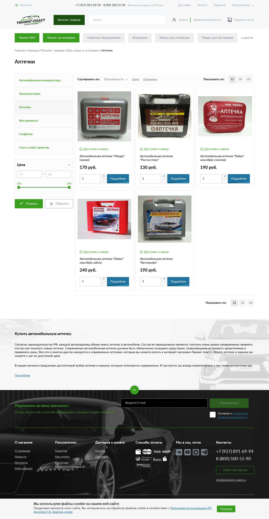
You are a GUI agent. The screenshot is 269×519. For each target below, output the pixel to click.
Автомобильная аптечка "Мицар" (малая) (102, 158)
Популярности (114, 79)
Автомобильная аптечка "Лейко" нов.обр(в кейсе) (102, 261)
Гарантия (220, 5)
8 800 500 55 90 (114, 5)
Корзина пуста (244, 19)
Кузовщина (139, 37)
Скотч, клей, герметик (34, 147)
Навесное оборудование (103, 37)
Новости (20, 456)
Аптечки (25, 107)
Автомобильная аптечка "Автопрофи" (156, 261)
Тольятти (26, 5)
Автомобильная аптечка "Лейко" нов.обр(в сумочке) (222, 158)
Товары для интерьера (174, 37)
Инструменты (28, 120)
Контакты (21, 462)
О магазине (22, 450)
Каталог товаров (69, 19)
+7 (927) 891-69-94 (88, 5)
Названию (150, 79)
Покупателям (241, 5)
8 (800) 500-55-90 (233, 459)
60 (248, 79)
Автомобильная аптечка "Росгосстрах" (156, 158)
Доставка (184, 5)
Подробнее (22, 375)
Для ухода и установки (83, 50)
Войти (183, 19)
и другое (247, 37)
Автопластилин (29, 93)
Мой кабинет (24, 468)
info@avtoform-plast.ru (231, 480)
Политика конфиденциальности (70, 464)
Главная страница (27, 50)
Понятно (226, 509)
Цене (135, 79)
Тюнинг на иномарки (61, 37)
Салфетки (26, 134)
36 (240, 79)
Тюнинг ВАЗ (27, 37)
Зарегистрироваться (207, 19)
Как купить (62, 456)
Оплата (202, 5)
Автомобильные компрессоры (40, 80)
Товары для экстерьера (217, 37)
